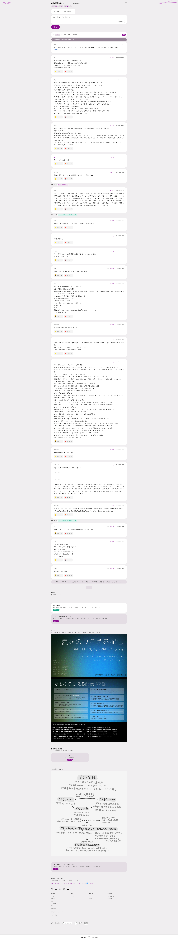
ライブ (72, 896)
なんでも (54, 6)
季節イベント (54, 905)
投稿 (55, 27)
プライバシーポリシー (60, 911)
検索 (124, 34)
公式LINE (56, 621)
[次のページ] (89, 587)
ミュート (61, 6)
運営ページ (56, 610)
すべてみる (122, 44)
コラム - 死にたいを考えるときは (67, 215)
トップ (52, 896)
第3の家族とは (111, 896)
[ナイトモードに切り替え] (70, 6)
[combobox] (121, 21)
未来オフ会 (53, 908)
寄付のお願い (110, 898)
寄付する (56, 869)
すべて (56, 34)
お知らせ (53, 898)
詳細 (56, 49)
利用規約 (53, 911)
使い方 (53, 581)
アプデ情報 (53, 903)
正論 (65, 6)
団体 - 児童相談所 (63, 184)
